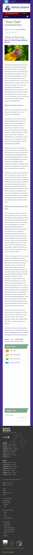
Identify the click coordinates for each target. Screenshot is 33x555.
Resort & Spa (6, 502)
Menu (6, 16)
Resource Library (8, 510)
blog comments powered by (14, 341)
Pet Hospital (6, 500)
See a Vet (13, 350)
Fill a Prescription (15, 362)
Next (12, 339)
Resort (6, 504)
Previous (7, 339)
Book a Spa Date (15, 358)
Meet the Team (7, 492)
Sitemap (5, 535)
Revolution (8, 227)
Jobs (5, 533)
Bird (5, 516)
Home (4, 488)
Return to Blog (19, 339)
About (4, 490)
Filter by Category (11, 32)
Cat (5, 514)
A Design (8, 552)
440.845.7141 (25, 13)
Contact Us (6, 522)
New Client (7, 523)
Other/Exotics (8, 518)
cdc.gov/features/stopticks (16, 296)
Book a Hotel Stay (15, 354)
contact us (15, 321)
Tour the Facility (7, 498)
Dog (5, 512)
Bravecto (16, 227)
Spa (5, 506)
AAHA (4, 494)
